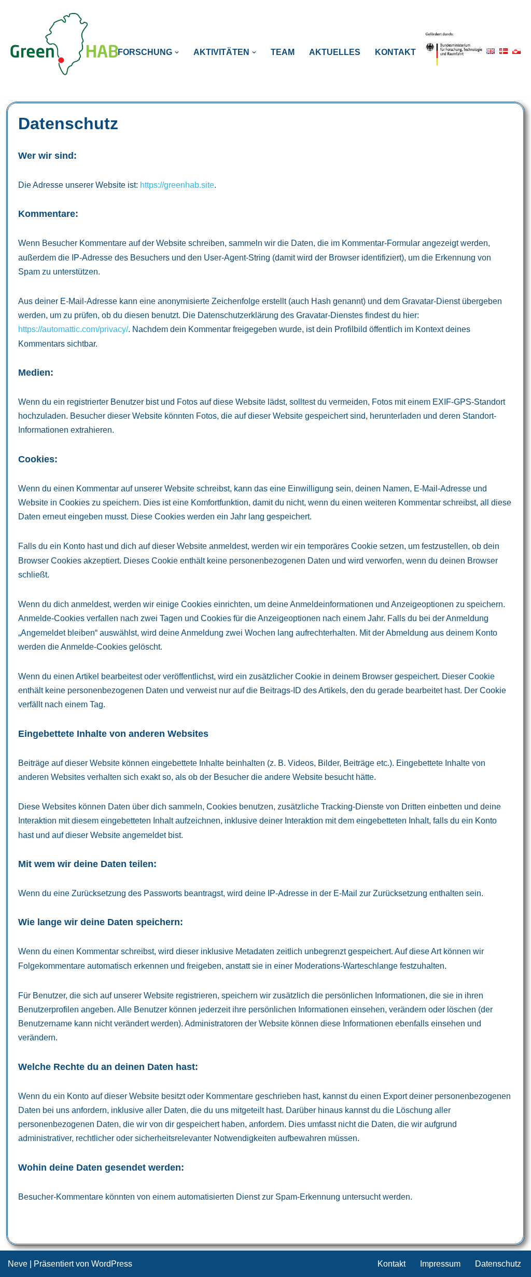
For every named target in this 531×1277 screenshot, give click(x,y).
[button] (177, 52)
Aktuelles (334, 52)
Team (283, 52)
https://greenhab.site (177, 185)
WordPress (111, 1263)
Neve (17, 1263)
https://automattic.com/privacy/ (73, 329)
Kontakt (395, 52)
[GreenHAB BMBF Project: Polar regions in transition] (65, 44)
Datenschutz (498, 1263)
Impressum (440, 1263)
